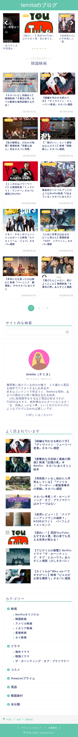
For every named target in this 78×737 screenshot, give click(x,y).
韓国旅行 (17, 695)
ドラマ (15, 646)
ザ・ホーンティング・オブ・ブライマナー (42, 661)
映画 (14, 608)
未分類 (15, 704)
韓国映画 (21, 619)
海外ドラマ (22, 651)
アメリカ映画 (23, 623)
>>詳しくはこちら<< (39, 414)
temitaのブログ (39, 5)
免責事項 (53, 728)
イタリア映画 (23, 628)
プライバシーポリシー (31, 728)
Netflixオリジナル (27, 614)
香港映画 (21, 632)
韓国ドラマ (22, 656)
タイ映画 (21, 637)
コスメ (15, 669)
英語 (14, 687)
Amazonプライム (23, 678)
